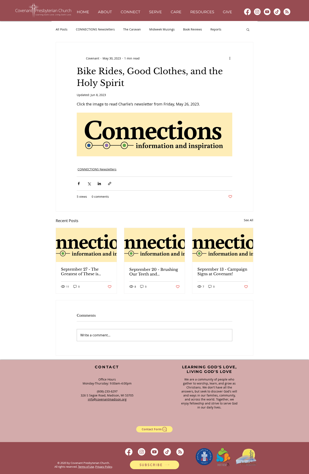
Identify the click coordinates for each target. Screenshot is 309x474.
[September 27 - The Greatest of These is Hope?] (86, 245)
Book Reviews (192, 29)
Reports (215, 29)
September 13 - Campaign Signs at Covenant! (222, 271)
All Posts (61, 29)
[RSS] (287, 11)
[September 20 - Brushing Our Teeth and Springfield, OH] (154, 245)
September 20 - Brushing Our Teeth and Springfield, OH (153, 271)
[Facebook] (247, 11)
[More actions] (229, 58)
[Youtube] (267, 11)
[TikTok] (277, 11)
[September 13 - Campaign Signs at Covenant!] (222, 245)
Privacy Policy (103, 467)
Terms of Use (86, 467)
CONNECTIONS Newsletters (95, 29)
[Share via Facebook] (79, 184)
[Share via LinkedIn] (99, 184)
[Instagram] (257, 11)
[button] (105, 12)
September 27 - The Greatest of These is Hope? (80, 271)
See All (248, 220)
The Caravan (132, 29)
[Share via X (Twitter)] (89, 184)
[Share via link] (110, 184)
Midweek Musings (162, 29)
